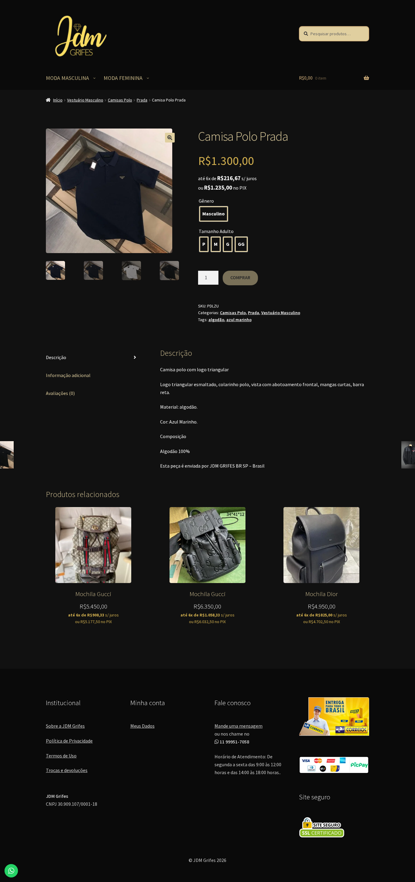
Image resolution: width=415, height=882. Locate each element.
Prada (142, 100)
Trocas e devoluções (66, 770)
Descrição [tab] (56, 357)
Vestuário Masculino (85, 100)
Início (58, 100)
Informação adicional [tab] (68, 375)
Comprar (240, 277)
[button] (170, 137)
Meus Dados (142, 726)
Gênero (206, 201)
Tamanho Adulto (216, 231)
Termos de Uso (61, 756)
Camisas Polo (120, 100)
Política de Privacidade (69, 741)
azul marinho (239, 319)
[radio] (213, 213)
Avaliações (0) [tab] (60, 393)
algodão (216, 319)
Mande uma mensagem (238, 726)
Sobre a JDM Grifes (65, 726)
